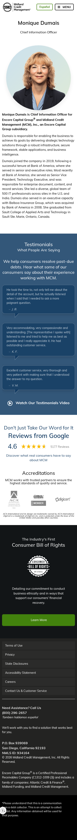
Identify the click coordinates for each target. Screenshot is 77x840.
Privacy (10, 654)
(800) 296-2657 (14, 713)
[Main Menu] (64, 7)
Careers (10, 682)
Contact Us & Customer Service (26, 691)
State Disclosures (16, 664)
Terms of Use (14, 645)
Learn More (39, 620)
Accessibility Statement (20, 673)
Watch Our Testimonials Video (42, 402)
